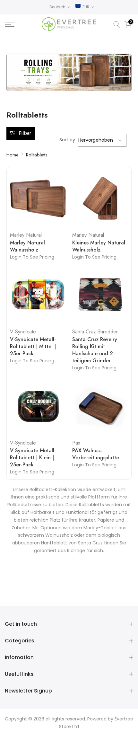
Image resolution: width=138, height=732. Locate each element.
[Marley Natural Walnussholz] (38, 198)
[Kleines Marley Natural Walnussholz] (100, 198)
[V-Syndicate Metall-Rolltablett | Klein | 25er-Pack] (38, 406)
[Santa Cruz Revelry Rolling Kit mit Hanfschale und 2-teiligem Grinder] (100, 295)
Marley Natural (26, 235)
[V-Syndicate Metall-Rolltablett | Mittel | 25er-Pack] (38, 295)
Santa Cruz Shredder (95, 331)
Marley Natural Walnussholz (27, 246)
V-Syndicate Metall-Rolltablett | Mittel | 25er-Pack (33, 346)
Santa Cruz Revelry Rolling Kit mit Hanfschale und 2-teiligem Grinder (94, 350)
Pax (76, 442)
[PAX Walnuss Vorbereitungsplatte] (100, 406)
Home (12, 154)
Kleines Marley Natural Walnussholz (98, 246)
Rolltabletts (36, 154)
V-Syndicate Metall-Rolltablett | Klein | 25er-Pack (33, 457)
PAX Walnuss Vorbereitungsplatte (95, 454)
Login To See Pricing (32, 257)
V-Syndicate (23, 331)
